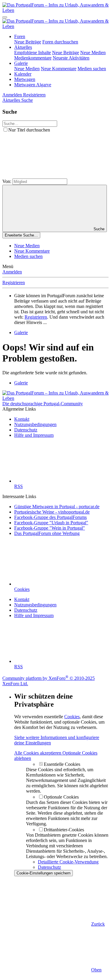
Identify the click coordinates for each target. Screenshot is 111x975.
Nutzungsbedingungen (35, 424)
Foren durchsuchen (60, 41)
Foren (19, 36)
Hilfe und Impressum (34, 435)
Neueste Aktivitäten (71, 57)
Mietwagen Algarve (32, 84)
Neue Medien (93, 52)
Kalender (22, 73)
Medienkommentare (33, 57)
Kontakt (21, 419)
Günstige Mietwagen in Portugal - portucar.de (56, 506)
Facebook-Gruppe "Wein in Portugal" (49, 527)
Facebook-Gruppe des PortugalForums (50, 517)
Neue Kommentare (58, 68)
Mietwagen (24, 79)
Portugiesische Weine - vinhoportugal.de (52, 511)
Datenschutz (25, 429)
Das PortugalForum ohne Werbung (47, 533)
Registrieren (13, 282)
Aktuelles (23, 47)
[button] (46, 175)
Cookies (72, 716)
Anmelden (12, 271)
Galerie (21, 63)
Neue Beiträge (27, 41)
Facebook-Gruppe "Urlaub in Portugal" (51, 522)
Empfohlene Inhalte (32, 52)
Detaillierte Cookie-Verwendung (68, 861)
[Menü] (4, 17)
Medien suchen (92, 68)
